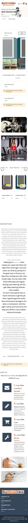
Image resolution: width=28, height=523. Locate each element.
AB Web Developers (19, 519)
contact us (17, 413)
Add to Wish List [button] (24, 78)
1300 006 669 (9, 5)
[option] (14, 59)
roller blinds (16, 262)
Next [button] (23, 33)
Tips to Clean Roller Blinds (14, 260)
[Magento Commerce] (8, 3)
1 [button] (12, 15)
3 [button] (16, 15)
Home (4, 19)
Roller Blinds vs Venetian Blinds (9, 229)
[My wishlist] (21, 3)
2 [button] (14, 15)
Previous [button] (20, 33)
